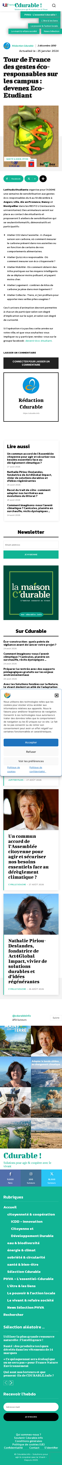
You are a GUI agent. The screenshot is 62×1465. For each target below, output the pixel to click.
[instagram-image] (15, 1041)
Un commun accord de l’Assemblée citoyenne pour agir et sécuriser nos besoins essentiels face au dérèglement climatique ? (31, 458)
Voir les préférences (31, 761)
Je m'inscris (31, 1416)
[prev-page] (5, 1383)
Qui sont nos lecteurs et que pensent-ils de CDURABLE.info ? (28, 1373)
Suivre (56, 1017)
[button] (56, 695)
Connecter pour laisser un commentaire (31, 363)
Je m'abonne (31, 554)
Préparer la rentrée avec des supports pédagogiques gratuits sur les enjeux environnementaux (29, 672)
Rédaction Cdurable (22, 46)
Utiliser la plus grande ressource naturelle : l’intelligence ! (28, 1338)
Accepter (31, 742)
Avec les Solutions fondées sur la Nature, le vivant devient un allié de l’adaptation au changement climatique (30, 687)
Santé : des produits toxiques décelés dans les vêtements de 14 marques (28, 1349)
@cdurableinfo (21, 1015)
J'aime (10, 1170)
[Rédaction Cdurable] (7, 45)
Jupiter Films (15, 780)
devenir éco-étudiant (38, 341)
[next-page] (11, 1383)
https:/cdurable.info (31, 413)
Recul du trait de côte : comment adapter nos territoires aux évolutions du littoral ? (28, 493)
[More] (43, 178)
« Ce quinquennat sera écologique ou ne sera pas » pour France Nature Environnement (30, 1362)
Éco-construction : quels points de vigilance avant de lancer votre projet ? (30, 643)
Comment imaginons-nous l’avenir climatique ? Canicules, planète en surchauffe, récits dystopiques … (30, 508)
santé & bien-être (17, 159)
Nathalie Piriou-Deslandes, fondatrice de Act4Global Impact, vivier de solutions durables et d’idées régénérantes (29, 476)
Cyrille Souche (17, 884)
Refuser (31, 751)
